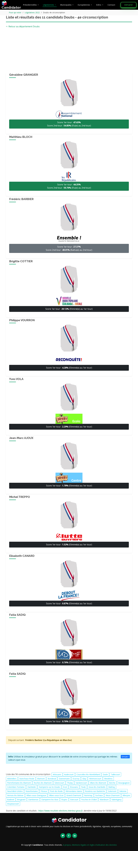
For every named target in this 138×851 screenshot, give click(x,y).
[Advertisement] (69, 51)
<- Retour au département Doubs (23, 26)
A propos (67, 845)
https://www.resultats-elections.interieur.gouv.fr (60, 810)
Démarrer (128, 5)
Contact (111, 5)
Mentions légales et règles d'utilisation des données (94, 845)
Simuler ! (125, 756)
